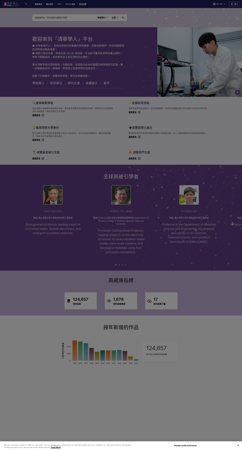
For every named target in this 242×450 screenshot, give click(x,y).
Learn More (55, 447)
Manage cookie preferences (185, 445)
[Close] (238, 445)
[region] (121, 445)
